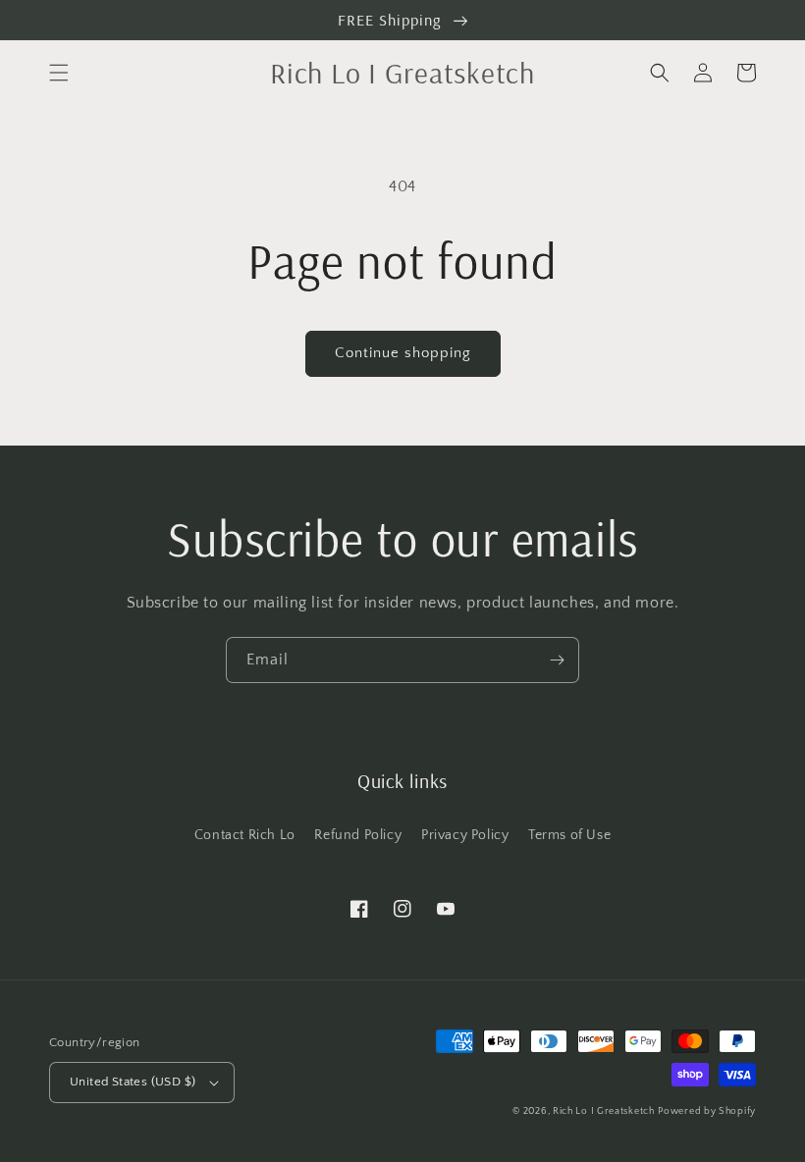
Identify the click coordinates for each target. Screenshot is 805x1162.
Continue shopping (403, 352)
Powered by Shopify (707, 1111)
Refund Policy (358, 835)
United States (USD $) (132, 1081)
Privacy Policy (465, 835)
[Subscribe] (556, 660)
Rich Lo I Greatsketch (604, 1111)
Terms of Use (569, 835)
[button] (58, 72)
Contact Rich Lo (244, 835)
